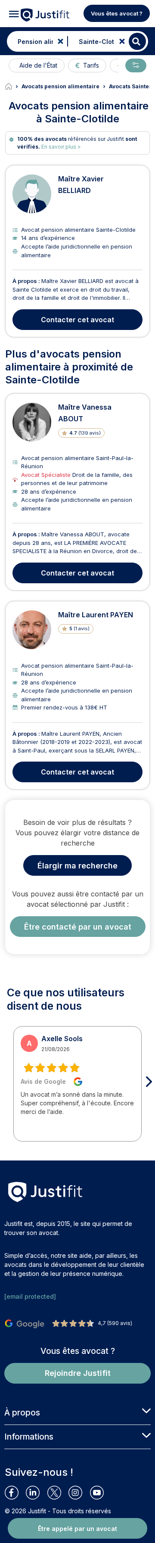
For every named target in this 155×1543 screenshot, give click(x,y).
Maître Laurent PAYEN (95, 614)
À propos (22, 1412)
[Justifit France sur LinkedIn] (36, 1492)
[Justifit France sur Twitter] (57, 1492)
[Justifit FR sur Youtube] (100, 1492)
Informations (28, 1436)
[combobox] (35, 41)
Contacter (77, 319)
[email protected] (30, 1296)
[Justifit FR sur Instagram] (79, 1492)
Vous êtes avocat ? (117, 13)
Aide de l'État (38, 65)
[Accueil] (13, 86)
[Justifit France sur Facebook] (15, 1492)
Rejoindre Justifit (78, 1373)
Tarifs (91, 65)
